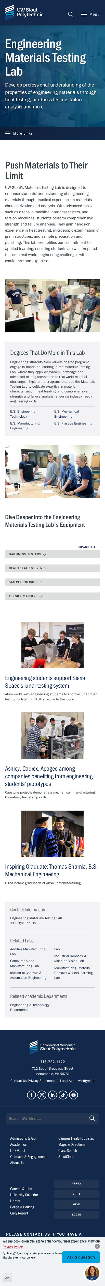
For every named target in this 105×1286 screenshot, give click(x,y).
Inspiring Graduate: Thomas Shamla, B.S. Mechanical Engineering (51, 870)
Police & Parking (22, 1207)
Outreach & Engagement (28, 1156)
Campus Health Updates (76, 1138)
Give (76, 1204)
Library (15, 1201)
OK (7, 1277)
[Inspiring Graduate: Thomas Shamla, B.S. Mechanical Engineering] (52, 834)
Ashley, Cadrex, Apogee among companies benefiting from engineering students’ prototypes (49, 776)
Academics (18, 1144)
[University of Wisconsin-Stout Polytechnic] (52, 1048)
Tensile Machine (23, 596)
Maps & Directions (71, 1144)
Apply (76, 1183)
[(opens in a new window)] (31, 1095)
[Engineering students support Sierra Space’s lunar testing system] (52, 645)
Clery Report (19, 1213)
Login (76, 1214)
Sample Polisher (24, 582)
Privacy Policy (12, 1247)
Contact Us (19, 1081)
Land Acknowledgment (77, 1081)
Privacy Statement (42, 1081)
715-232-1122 (52, 1062)
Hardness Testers (25, 554)
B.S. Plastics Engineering (73, 423)
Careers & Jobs (21, 1188)
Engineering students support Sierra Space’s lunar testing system (45, 681)
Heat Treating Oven (26, 568)
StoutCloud (66, 1156)
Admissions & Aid (23, 1138)
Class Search (67, 1150)
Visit (76, 1194)
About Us (16, 1163)
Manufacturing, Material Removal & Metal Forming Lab (73, 973)
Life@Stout (17, 1150)
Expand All (86, 547)
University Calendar (24, 1195)
